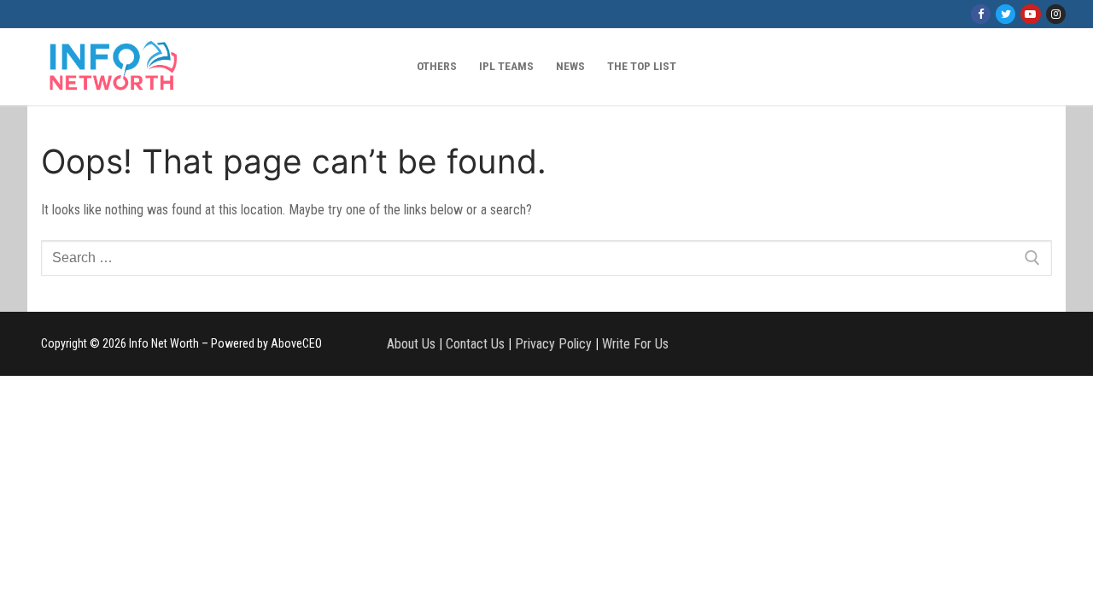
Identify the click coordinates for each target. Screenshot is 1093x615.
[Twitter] (1005, 14)
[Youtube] (1030, 14)
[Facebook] (981, 14)
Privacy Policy (553, 344)
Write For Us (635, 344)
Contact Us (475, 344)
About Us (411, 344)
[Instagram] (1056, 14)
